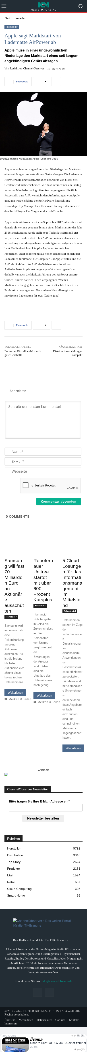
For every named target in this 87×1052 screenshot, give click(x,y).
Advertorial (70, 611)
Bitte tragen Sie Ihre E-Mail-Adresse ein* (39, 801)
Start (7, 18)
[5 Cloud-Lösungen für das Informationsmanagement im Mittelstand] (72, 551)
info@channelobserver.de (56, 981)
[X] (49, 992)
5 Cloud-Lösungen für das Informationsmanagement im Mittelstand (72, 583)
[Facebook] (37, 992)
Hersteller (19, 18)
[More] (56, 81)
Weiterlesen (15, 692)
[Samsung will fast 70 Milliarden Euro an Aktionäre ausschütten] (14, 551)
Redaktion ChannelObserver (27, 68)
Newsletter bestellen (43, 818)
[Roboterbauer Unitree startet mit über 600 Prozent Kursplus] (43, 551)
